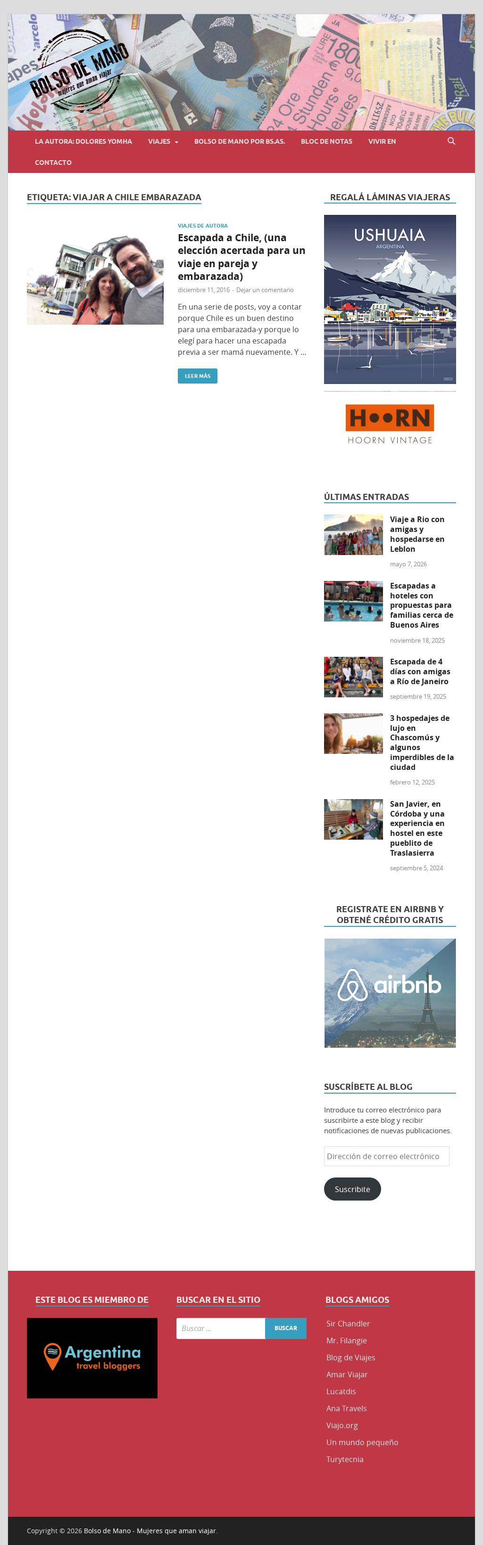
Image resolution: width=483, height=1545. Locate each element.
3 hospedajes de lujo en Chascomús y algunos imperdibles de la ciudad (422, 742)
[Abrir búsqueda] (451, 141)
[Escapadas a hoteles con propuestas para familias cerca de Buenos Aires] (353, 586)
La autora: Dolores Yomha (83, 141)
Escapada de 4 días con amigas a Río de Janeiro (420, 671)
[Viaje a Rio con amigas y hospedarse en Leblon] (353, 520)
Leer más (194, 373)
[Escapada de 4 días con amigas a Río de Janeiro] (353, 662)
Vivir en (382, 141)
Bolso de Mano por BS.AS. (239, 141)
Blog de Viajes (350, 1357)
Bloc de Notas (326, 141)
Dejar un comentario (265, 290)
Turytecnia (345, 1459)
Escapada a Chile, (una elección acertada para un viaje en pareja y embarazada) (242, 257)
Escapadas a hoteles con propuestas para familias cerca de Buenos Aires (421, 605)
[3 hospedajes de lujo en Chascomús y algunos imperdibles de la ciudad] (353, 719)
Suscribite (352, 1189)
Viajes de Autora (203, 225)
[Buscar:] (241, 1328)
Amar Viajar (347, 1374)
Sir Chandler (348, 1323)
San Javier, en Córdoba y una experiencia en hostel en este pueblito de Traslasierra (417, 828)
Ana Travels (346, 1408)
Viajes (159, 141)
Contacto (53, 162)
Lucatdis (341, 1391)
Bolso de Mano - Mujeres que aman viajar (150, 1530)
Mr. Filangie (346, 1340)
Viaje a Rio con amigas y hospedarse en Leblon (417, 534)
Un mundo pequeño (362, 1442)
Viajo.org (342, 1425)
